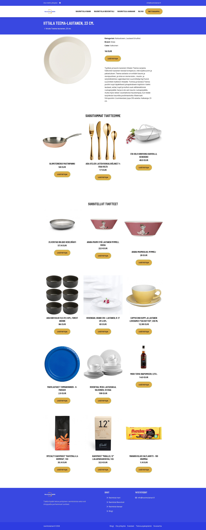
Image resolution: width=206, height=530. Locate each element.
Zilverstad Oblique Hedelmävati (62, 242)
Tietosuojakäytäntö (144, 526)
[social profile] (60, 3)
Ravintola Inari (83, 11)
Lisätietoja (113, 58)
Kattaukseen (120, 38)
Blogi (141, 11)
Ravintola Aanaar (126, 11)
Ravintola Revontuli (104, 11)
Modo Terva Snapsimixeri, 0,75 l (143, 373)
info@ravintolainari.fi (154, 3)
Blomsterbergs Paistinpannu (62, 163)
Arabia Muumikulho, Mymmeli (144, 251)
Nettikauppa (153, 11)
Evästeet (130, 526)
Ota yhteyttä (121, 526)
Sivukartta (157, 526)
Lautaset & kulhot (133, 38)
